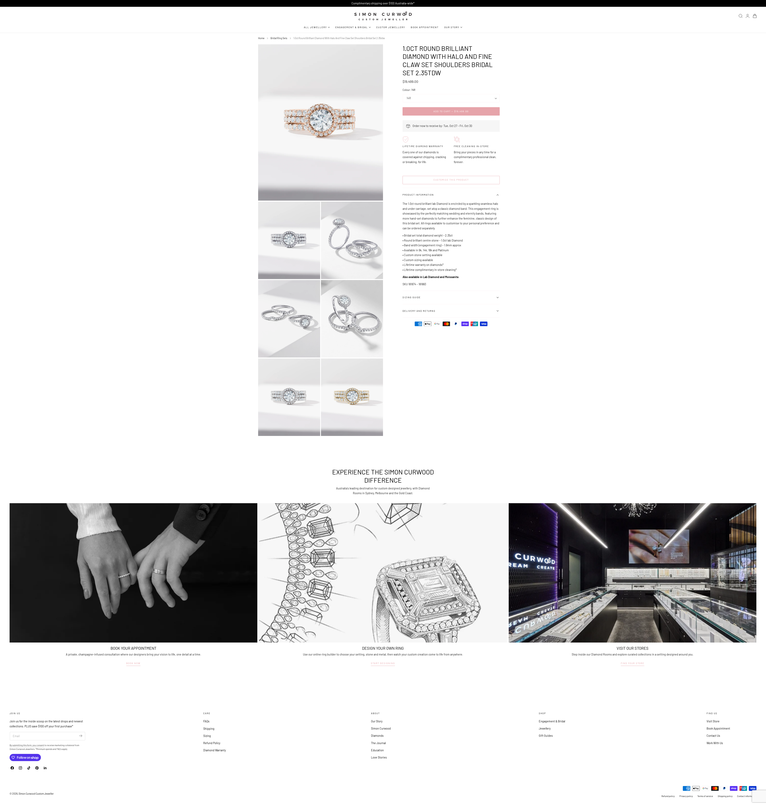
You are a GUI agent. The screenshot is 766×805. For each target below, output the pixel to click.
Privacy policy (686, 796)
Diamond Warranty (214, 750)
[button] (740, 16)
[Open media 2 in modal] (376, 208)
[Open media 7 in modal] (376, 365)
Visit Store (713, 721)
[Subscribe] (80, 736)
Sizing (207, 736)
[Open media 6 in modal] (313, 365)
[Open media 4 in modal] (376, 287)
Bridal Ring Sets (278, 38)
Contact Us (713, 736)
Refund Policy (211, 743)
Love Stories (379, 757)
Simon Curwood (381, 728)
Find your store (632, 663)
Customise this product (451, 180)
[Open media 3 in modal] (313, 287)
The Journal (378, 743)
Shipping (208, 728)
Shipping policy (725, 796)
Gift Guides (546, 736)
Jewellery (545, 728)
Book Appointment (718, 728)
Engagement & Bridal (552, 721)
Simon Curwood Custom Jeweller (36, 793)
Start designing (383, 663)
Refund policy (668, 796)
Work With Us (715, 743)
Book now (133, 663)
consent (40, 745)
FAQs (206, 721)
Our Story (376, 721)
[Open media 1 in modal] (313, 208)
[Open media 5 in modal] (376, 51)
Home (261, 38)
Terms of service (705, 796)
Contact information (746, 796)
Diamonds (377, 736)
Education (377, 750)
